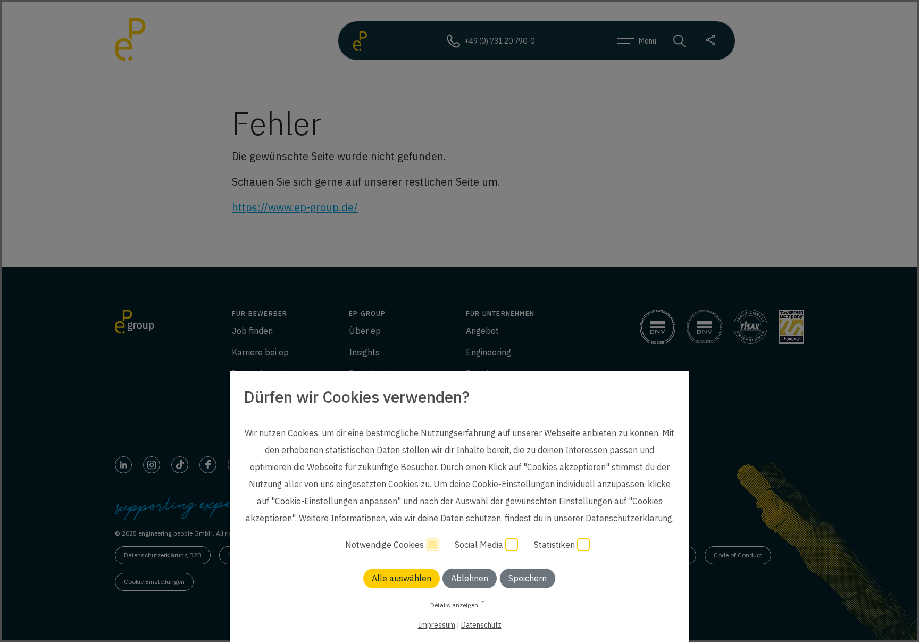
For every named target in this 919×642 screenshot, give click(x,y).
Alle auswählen (401, 578)
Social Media (480, 544)
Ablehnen (469, 578)
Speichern (527, 578)
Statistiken (555, 544)
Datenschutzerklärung (629, 518)
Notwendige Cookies (385, 544)
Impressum (436, 625)
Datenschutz (481, 625)
